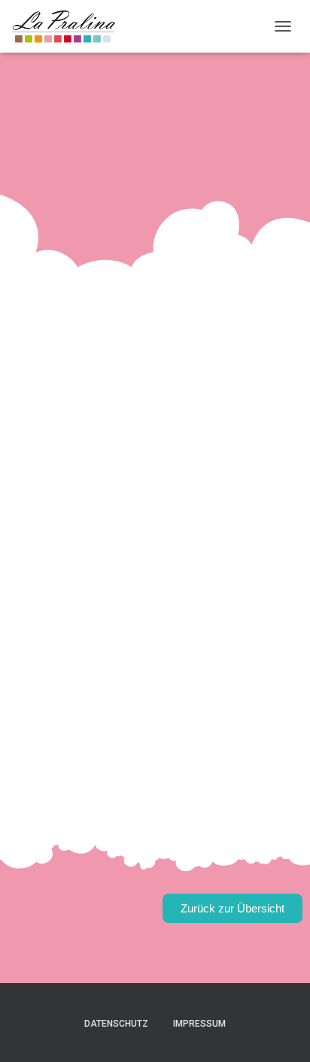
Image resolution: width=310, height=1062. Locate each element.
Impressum (199, 1023)
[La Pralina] (69, 26)
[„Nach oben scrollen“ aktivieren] (280, 1032)
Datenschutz (116, 1023)
